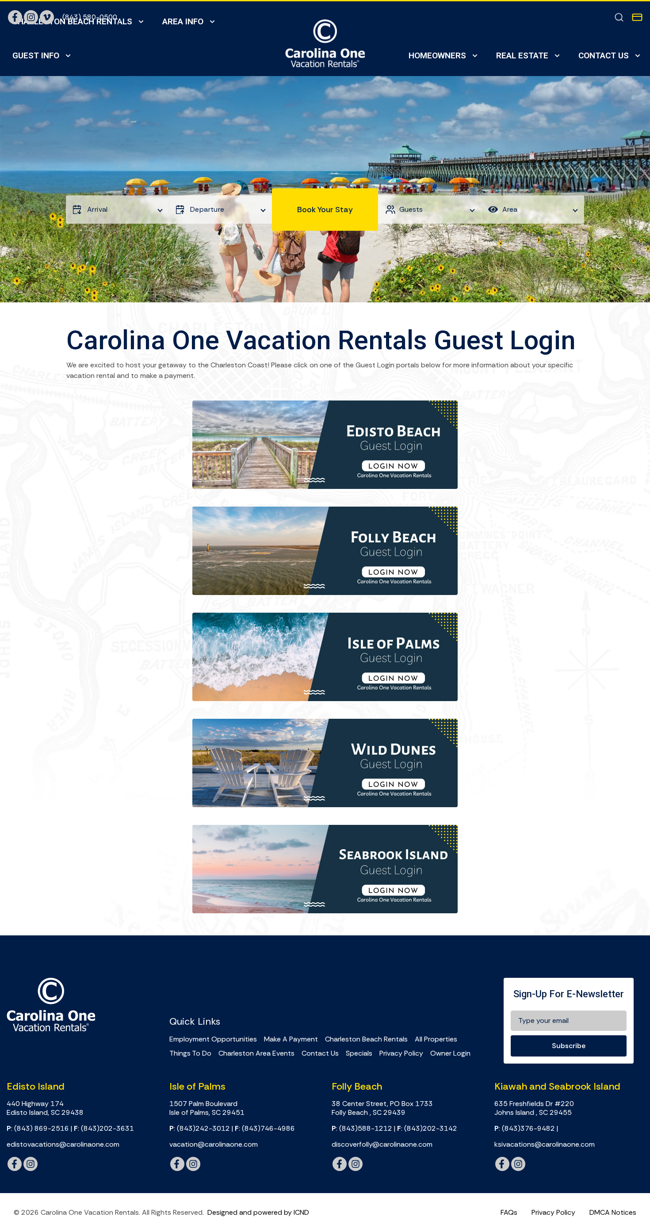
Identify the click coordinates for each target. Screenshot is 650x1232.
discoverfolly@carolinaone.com (382, 1144)
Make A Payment (291, 1039)
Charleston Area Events (256, 1053)
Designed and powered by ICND (258, 1212)
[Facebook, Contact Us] (15, 17)
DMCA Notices (612, 1212)
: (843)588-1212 (362, 1128)
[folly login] (325, 551)
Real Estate (522, 55)
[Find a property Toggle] (619, 17)
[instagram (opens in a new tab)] (30, 1164)
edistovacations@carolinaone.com (63, 1144)
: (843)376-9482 (524, 1128)
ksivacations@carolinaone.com (544, 1144)
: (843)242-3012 (199, 1128)
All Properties (436, 1039)
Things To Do (190, 1053)
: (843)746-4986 (265, 1128)
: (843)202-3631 (104, 1128)
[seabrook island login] (325, 869)
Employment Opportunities (213, 1039)
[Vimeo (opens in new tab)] (47, 17)
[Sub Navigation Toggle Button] (68, 56)
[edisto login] (325, 444)
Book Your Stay (325, 209)
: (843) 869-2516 (38, 1128)
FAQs (509, 1212)
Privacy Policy (401, 1053)
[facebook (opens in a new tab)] (15, 1164)
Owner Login (450, 1053)
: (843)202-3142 (427, 1128)
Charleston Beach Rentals (366, 1039)
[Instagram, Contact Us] (31, 17)
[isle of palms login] (325, 657)
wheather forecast (297, 988)
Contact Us (603, 55)
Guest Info (35, 55)
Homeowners (437, 55)
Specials (359, 1053)
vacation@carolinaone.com (213, 1144)
